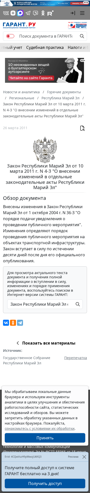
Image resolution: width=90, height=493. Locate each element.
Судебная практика (45, 47)
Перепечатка (75, 357)
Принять (45, 438)
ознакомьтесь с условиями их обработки (39, 428)
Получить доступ (45, 483)
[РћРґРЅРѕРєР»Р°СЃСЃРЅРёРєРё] (13, 323)
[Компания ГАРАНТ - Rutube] (51, 13)
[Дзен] (13, 13)
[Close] (84, 456)
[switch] (10, 36)
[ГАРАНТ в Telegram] (28, 13)
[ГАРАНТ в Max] (20, 13)
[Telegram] (20, 323)
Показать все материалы (49, 343)
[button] (73, 13)
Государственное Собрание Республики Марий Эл (26, 360)
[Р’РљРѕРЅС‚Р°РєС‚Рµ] (6, 323)
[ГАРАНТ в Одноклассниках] (43, 13)
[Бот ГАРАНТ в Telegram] (35, 13)
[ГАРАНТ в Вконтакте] (6, 13)
